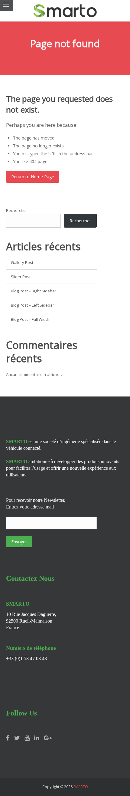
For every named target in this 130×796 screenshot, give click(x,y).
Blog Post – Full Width (30, 319)
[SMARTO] (65, 10)
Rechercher (16, 210)
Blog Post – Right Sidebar (33, 291)
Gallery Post (22, 262)
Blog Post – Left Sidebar (32, 305)
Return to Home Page (32, 176)
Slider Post (21, 276)
